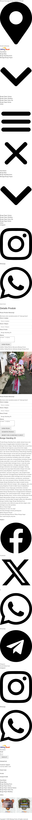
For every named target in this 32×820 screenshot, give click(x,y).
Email (1, 751)
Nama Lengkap (4, 318)
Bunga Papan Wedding (6, 98)
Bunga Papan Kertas (5, 102)
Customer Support (5, 764)
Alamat (2, 335)
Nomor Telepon (4, 323)
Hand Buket (3, 52)
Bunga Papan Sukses (6, 96)
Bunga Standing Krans (6, 55)
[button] (16, 137)
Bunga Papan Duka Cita (6, 100)
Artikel (1, 104)
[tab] (8, 431)
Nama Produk (3, 329)
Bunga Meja (3, 53)
